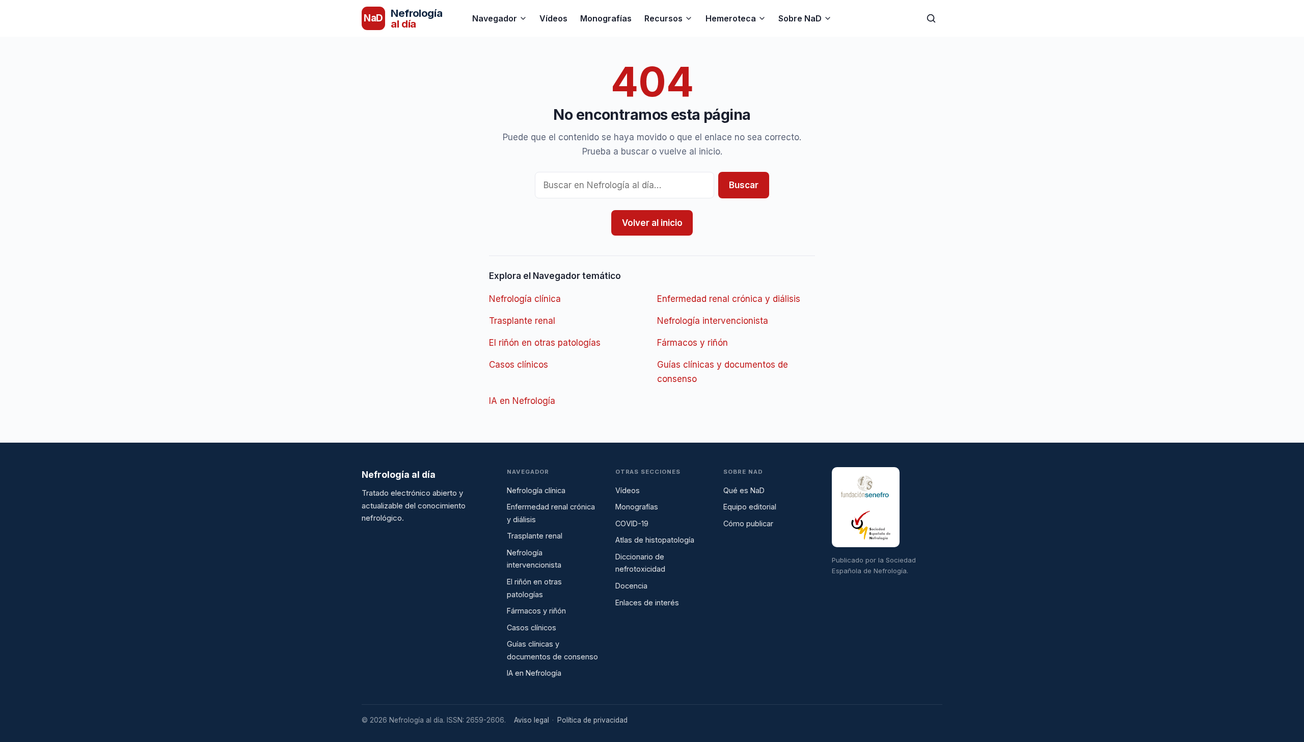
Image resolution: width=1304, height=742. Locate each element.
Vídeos (553, 18)
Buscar (743, 185)
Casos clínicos (518, 365)
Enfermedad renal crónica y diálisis (728, 299)
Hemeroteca (730, 18)
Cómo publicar (748, 523)
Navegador (494, 18)
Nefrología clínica (525, 299)
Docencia (631, 585)
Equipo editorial (749, 506)
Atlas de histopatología (654, 539)
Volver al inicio (652, 223)
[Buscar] (931, 18)
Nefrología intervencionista (712, 321)
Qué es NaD (744, 490)
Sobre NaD (800, 18)
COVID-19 (631, 523)
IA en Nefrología (522, 401)
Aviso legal (531, 720)
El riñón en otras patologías (545, 343)
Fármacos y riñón (692, 343)
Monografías (606, 18)
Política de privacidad (592, 720)
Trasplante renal (522, 321)
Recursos (663, 18)
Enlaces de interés (647, 602)
